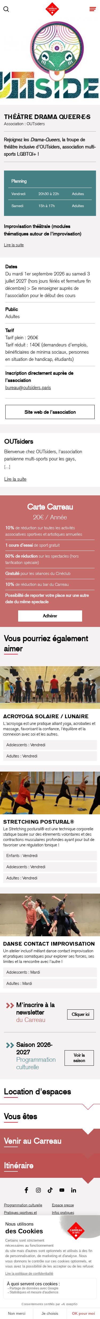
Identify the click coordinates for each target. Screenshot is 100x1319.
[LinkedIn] (73, 1190)
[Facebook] (27, 1190)
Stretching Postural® (38, 822)
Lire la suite (14, 244)
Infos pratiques (63, 1212)
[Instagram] (38, 1190)
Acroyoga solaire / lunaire (46, 716)
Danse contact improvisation (49, 944)
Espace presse (63, 1205)
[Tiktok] (50, 1190)
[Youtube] (62, 1190)
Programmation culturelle (23, 1205)
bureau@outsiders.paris (28, 387)
